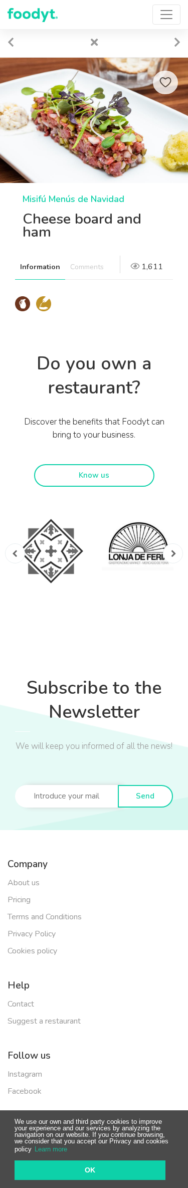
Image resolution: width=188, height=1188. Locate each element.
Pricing (19, 899)
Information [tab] (40, 267)
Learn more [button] (51, 1149)
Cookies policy (32, 950)
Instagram (25, 1074)
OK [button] (90, 1170)
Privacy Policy (32, 933)
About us (24, 882)
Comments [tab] (87, 267)
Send (145, 796)
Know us (94, 475)
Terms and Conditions (45, 916)
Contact (21, 1004)
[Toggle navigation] (166, 15)
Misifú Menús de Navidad (73, 199)
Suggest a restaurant (44, 1021)
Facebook (25, 1091)
